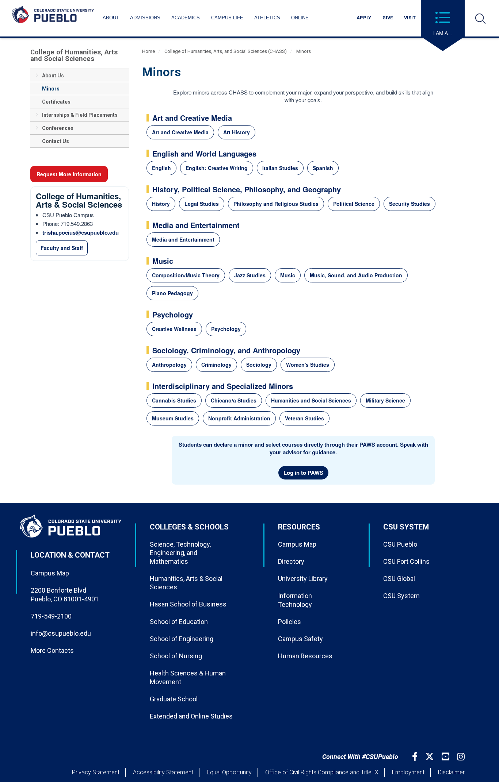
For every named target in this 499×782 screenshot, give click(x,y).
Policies (289, 621)
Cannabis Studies (174, 400)
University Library (303, 578)
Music (287, 275)
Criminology (216, 364)
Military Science (385, 400)
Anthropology (169, 364)
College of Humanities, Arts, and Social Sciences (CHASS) (225, 51)
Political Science (353, 203)
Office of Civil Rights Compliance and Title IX (321, 772)
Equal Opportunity (229, 772)
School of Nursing (176, 656)
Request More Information (69, 174)
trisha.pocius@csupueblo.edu (80, 232)
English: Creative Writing (217, 168)
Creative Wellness (174, 328)
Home (148, 51)
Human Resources (305, 656)
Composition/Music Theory (186, 275)
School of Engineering (181, 639)
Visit (410, 17)
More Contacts (52, 650)
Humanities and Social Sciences (311, 400)
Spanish (323, 168)
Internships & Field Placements (80, 115)
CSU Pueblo (400, 544)
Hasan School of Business (188, 604)
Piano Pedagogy (172, 293)
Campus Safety (300, 639)
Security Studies (409, 203)
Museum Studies (173, 418)
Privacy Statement (95, 772)
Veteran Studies (304, 418)
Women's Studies (307, 364)
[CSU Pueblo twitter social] (430, 756)
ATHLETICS (267, 17)
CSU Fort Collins (406, 561)
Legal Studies (201, 203)
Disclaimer (451, 772)
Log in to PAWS (303, 473)
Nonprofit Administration (239, 418)
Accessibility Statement (163, 772)
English (161, 168)
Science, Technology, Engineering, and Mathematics (180, 552)
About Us (53, 75)
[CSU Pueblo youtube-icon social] (446, 756)
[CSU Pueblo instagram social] (462, 756)
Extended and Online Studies (191, 716)
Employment (408, 772)
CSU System (401, 596)
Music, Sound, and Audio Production (356, 275)
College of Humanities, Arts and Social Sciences (74, 55)
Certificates (56, 102)
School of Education (179, 621)
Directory (291, 561)
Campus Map (50, 573)
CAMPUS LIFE (227, 17)
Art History (236, 132)
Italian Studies (280, 168)
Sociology (258, 364)
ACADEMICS (185, 17)
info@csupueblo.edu (61, 633)
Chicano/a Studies (233, 400)
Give (387, 17)
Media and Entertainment (183, 239)
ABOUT (111, 17)
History (161, 203)
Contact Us (55, 141)
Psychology (226, 328)
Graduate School (174, 699)
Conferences (57, 128)
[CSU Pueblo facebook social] (416, 756)
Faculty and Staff (62, 247)
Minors (51, 89)
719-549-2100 (51, 616)
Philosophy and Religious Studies (276, 203)
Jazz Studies (250, 275)
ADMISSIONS (145, 17)
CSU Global (399, 578)
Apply (364, 17)
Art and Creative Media (180, 132)
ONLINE (300, 17)
